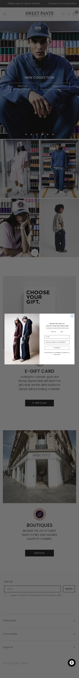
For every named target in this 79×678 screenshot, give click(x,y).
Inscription (57, 348)
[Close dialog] (72, 315)
